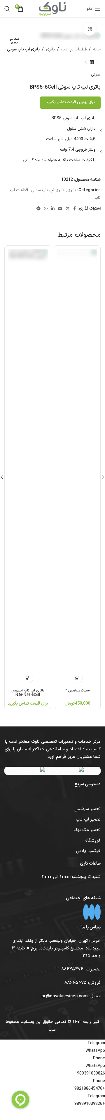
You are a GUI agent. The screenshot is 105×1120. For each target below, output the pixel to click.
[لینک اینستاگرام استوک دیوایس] (86, 912)
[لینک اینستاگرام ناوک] (98, 912)
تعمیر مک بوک (87, 830)
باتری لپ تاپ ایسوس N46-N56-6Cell (27, 693)
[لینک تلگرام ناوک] (92, 912)
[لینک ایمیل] (60, 209)
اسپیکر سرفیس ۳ (77, 690)
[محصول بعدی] (86, 62)
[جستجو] (7, 9)
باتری (50, 49)
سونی (96, 74)
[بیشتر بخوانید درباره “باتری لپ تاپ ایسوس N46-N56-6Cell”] (28, 678)
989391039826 (91, 1073)
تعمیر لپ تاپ (88, 820)
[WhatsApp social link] (45, 209)
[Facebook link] (74, 209)
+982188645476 (89, 1089)
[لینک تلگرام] (38, 209)
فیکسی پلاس (88, 851)
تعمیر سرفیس (87, 809)
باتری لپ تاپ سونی (23, 49)
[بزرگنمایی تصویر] (89, 29)
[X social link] (67, 209)
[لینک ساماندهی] (64, 771)
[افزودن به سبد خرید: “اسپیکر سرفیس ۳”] (77, 678)
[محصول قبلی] (98, 62)
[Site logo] (52, 9)
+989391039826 (89, 1104)
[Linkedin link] (52, 209)
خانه (97, 49)
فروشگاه (93, 841)
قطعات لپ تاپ (74, 49)
